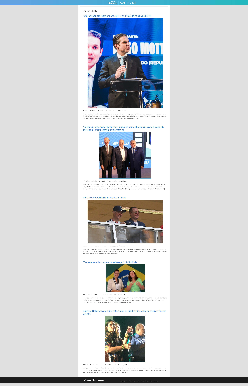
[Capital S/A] (129, 2)
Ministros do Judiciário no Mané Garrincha (104, 197)
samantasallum (102, 110)
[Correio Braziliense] (114, 2)
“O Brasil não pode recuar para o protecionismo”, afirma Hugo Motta (117, 15)
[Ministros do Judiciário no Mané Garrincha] (125, 221)
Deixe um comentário (112, 110)
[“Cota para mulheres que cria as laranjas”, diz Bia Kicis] (125, 278)
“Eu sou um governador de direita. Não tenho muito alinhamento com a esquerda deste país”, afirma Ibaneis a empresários (123, 128)
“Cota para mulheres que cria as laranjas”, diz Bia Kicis (110, 262)
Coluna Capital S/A (121, 110)
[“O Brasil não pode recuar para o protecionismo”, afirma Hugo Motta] (125, 62)
